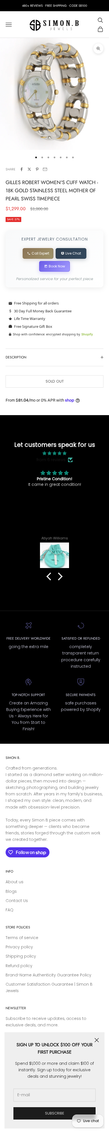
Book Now (57, 266)
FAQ (9, 910)
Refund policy (19, 966)
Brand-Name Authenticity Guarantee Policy (48, 975)
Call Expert (40, 253)
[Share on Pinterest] (37, 169)
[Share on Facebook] (21, 169)
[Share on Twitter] (29, 169)
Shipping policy (21, 956)
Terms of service (22, 937)
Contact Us (17, 900)
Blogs (11, 891)
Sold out (55, 381)
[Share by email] (45, 169)
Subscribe (54, 1113)
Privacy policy (19, 947)
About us (14, 882)
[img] (55, 453)
